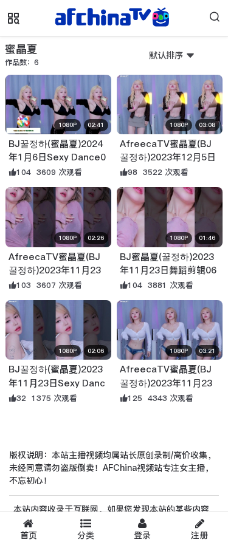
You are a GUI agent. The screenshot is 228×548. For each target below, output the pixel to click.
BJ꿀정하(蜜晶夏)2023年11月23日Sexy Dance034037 (57, 383)
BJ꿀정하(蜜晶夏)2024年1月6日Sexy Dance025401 (57, 157)
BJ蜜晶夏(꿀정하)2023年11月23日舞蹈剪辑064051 (168, 270)
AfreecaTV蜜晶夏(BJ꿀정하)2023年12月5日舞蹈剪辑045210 (168, 157)
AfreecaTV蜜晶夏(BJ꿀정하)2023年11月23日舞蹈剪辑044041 (166, 383)
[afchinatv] (114, 18)
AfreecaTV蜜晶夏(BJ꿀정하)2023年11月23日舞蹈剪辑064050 (55, 270)
